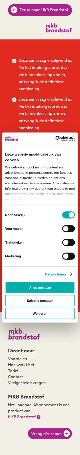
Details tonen (55, 274)
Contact (15, 377)
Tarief (13, 371)
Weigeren (40, 313)
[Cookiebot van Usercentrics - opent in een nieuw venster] (56, 138)
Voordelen (17, 359)
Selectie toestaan (40, 300)
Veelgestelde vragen (27, 383)
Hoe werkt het (21, 365)
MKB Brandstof (22, 417)
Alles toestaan (40, 287)
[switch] (68, 228)
